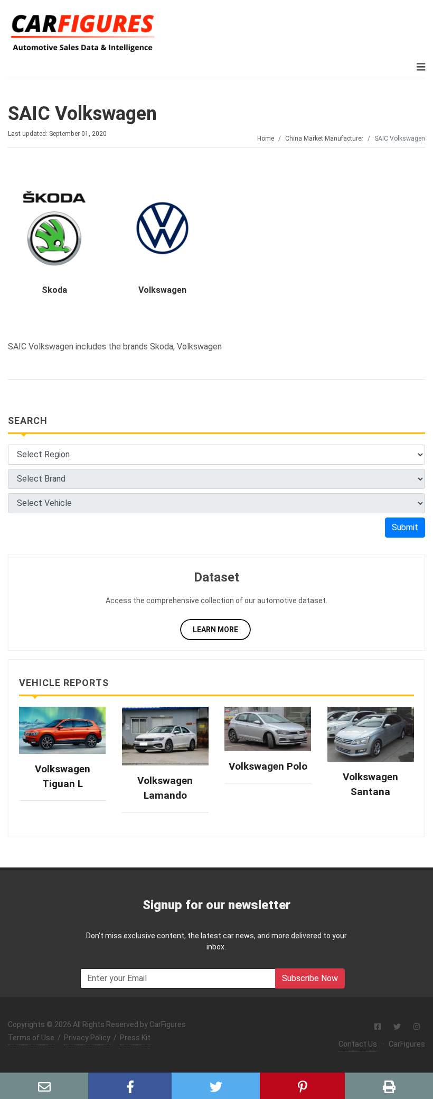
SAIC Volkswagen (82, 114)
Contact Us (357, 1044)
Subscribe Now (310, 978)
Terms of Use (31, 1037)
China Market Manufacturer (324, 138)
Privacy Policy (87, 1037)
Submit (405, 527)
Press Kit (135, 1037)
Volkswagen (162, 290)
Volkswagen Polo (268, 766)
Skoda (54, 290)
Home (265, 138)
